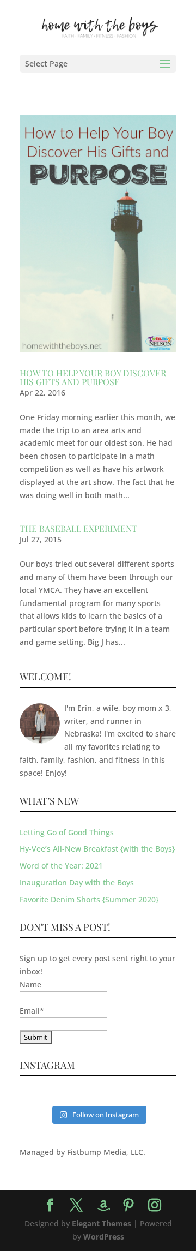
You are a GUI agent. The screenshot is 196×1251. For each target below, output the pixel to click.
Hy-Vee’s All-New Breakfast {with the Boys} (97, 848)
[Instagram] (154, 1205)
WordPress (103, 1236)
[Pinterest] (128, 1205)
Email (32, 1010)
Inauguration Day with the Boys (77, 882)
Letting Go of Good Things (67, 832)
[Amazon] (103, 1205)
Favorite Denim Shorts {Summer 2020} (89, 899)
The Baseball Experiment (78, 528)
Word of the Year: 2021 (61, 865)
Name (30, 984)
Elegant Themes (101, 1223)
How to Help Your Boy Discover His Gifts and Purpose (93, 377)
